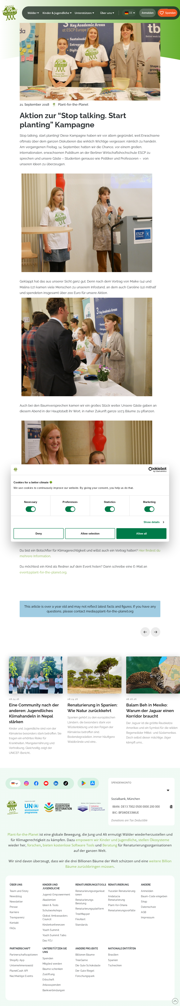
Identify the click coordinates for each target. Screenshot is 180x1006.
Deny (39, 533)
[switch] (70, 509)
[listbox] (141, 790)
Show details (152, 522)
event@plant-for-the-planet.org (43, 572)
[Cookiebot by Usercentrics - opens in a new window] (151, 469)
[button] (32, 13)
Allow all (141, 533)
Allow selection (90, 533)
